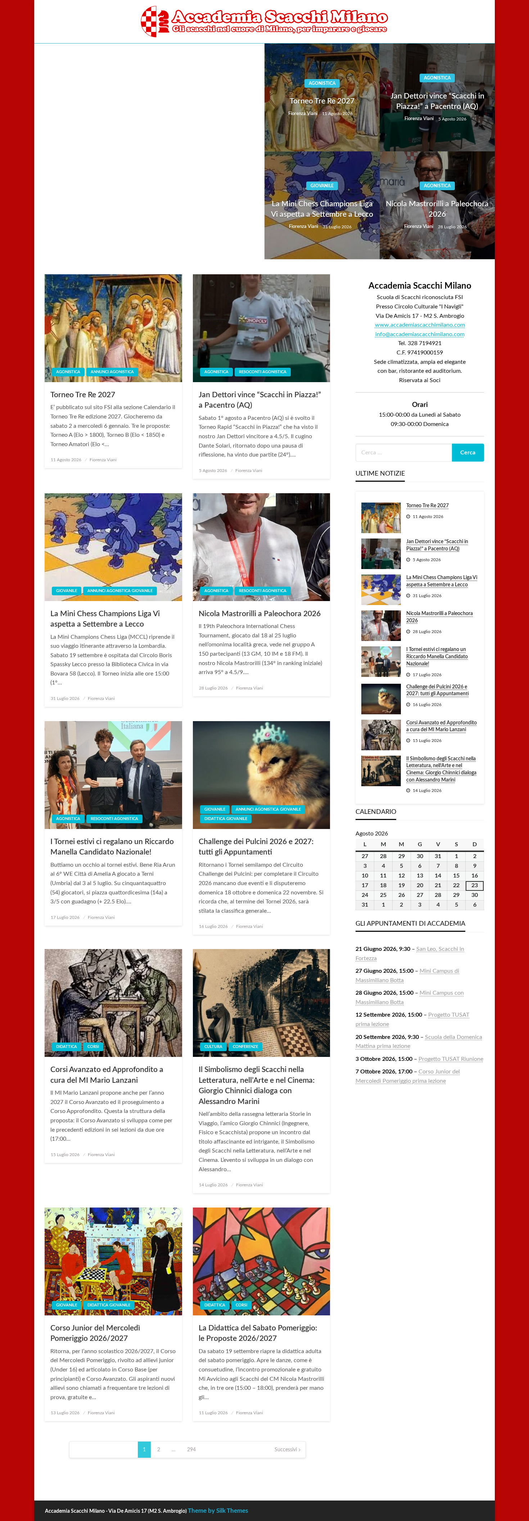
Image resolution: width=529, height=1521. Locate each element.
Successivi (286, 1449)
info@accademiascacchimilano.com (420, 334)
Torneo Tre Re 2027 (322, 101)
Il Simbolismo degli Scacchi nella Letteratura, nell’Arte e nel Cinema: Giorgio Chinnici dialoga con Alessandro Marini (257, 1085)
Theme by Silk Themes (218, 1511)
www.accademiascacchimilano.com (420, 325)
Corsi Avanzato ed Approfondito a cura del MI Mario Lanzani (106, 1075)
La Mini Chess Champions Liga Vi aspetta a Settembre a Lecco (322, 209)
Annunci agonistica (112, 372)
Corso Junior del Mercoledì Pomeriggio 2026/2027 (95, 1333)
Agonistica (322, 83)
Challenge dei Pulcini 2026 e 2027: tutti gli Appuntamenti (256, 847)
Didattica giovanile (225, 819)
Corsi (93, 1047)
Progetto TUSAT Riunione (451, 1059)
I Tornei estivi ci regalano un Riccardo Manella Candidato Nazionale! (112, 847)
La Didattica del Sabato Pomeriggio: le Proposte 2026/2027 (258, 1333)
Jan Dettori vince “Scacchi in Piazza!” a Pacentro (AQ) (437, 101)
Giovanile (322, 186)
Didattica (66, 1047)
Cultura (213, 1047)
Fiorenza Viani (303, 113)
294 (191, 1449)
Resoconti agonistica (262, 372)
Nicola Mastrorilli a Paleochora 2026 (437, 209)
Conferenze (245, 1047)
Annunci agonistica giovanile (120, 591)
